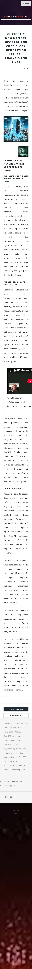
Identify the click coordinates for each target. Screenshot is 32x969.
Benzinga (19, 275)
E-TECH (16, 811)
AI (15, 786)
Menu (27, 3)
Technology (16, 781)
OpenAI (16, 271)
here (5, 631)
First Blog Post (16, 715)
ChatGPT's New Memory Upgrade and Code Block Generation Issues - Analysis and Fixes (16, 48)
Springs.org (16, 16)
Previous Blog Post (16, 709)
